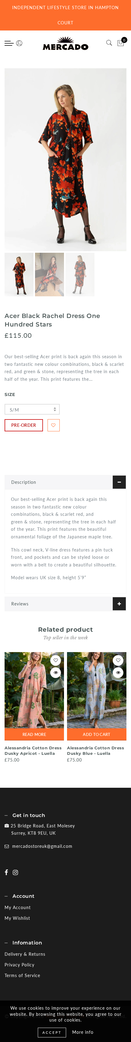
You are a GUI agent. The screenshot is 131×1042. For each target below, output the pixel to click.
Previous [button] (15, 163)
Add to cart (96, 734)
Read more (34, 734)
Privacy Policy (19, 964)
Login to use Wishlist (54, 425)
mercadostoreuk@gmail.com (42, 846)
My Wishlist (17, 918)
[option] (65, 159)
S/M (14, 409)
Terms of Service (22, 975)
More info (83, 1032)
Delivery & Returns (25, 954)
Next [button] (107, 163)
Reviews (20, 603)
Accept (52, 1032)
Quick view (55, 672)
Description (23, 482)
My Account (18, 907)
